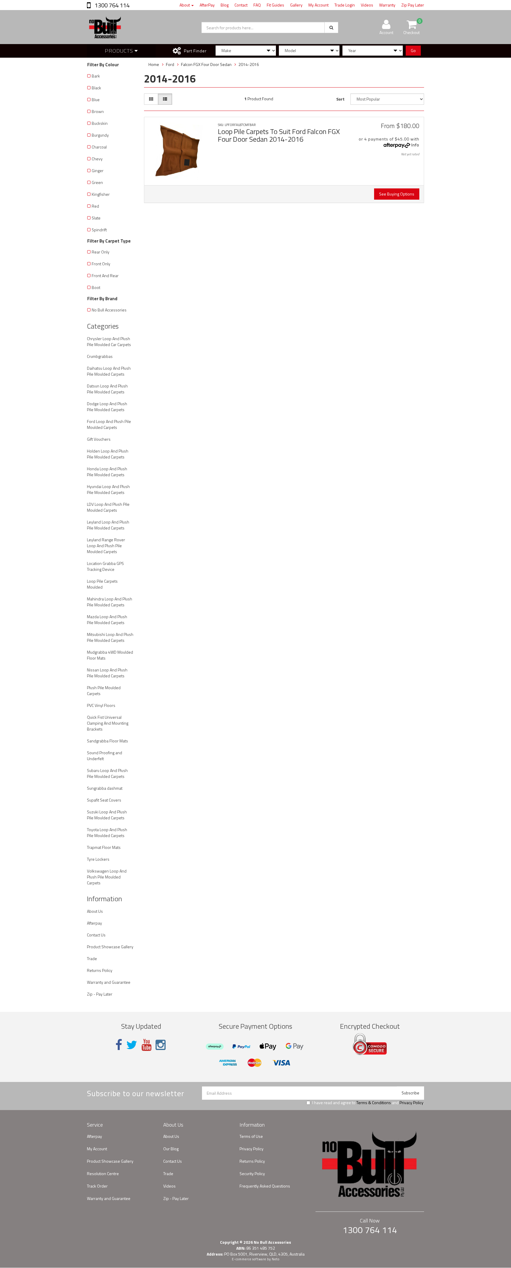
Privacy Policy (411, 1102)
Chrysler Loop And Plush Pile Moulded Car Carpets (109, 341)
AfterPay (207, 5)
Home (153, 64)
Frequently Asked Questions (265, 1186)
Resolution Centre (103, 1173)
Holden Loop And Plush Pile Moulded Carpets (107, 454)
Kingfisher (101, 194)
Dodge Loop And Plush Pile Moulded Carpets (107, 406)
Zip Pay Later (412, 5)
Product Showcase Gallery (110, 947)
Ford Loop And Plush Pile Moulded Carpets (109, 424)
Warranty (387, 5)
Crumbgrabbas (100, 356)
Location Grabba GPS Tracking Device (105, 566)
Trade (92, 958)
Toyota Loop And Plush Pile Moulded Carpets (107, 832)
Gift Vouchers (99, 439)
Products (120, 51)
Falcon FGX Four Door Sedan (206, 64)
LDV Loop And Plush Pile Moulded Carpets (108, 507)
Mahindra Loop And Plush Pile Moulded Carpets (109, 602)
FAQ (257, 5)
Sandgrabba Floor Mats (107, 741)
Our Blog (171, 1149)
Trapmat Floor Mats (104, 847)
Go (413, 50)
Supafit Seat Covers (104, 800)
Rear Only (100, 252)
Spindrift (99, 230)
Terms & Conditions (373, 1102)
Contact (241, 5)
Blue (96, 99)
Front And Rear (105, 275)
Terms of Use (251, 1136)
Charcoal (99, 147)
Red (95, 206)
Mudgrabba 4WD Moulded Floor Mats (110, 655)
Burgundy (100, 135)
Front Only (101, 264)
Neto (275, 1259)
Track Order (97, 1186)
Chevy (97, 159)
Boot (96, 287)
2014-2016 (248, 64)
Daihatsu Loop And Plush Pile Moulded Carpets (109, 371)
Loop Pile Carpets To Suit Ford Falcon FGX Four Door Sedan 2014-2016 (279, 135)
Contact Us (96, 935)
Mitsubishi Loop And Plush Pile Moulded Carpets (110, 637)
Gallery (296, 5)
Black (96, 88)
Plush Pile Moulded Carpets (104, 690)
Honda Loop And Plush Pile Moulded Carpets (107, 472)
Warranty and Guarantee (108, 982)
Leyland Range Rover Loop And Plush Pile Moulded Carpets (106, 546)
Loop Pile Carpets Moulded (102, 584)
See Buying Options (396, 194)
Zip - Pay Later (99, 994)
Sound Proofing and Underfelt (104, 756)
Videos (367, 5)
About (185, 5)
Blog (225, 5)
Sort (340, 99)
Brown (98, 111)
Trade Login (344, 5)
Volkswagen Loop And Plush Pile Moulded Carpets (107, 877)
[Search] (331, 27)
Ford (170, 64)
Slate (96, 218)
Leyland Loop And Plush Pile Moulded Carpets (108, 525)
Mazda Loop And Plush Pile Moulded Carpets (107, 619)
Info (415, 145)
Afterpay (94, 923)
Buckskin (100, 123)
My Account (318, 5)
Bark (96, 76)
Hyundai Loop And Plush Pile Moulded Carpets (108, 489)
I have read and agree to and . (368, 1103)
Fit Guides (275, 5)
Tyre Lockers (98, 859)
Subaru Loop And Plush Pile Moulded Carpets (107, 773)
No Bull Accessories (109, 310)
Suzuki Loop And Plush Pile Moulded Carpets (107, 815)
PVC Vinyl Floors (101, 705)
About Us (95, 911)
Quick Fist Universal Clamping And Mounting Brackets (107, 723)
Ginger (98, 170)
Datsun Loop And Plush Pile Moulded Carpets (107, 389)
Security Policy (252, 1173)
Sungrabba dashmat (104, 788)
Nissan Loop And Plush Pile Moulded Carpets (107, 673)
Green (97, 182)
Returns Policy (99, 970)
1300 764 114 (111, 5)
